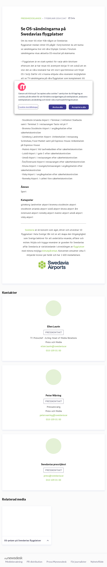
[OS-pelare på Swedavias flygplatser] (26, 521)
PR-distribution (34, 561)
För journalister (78, 561)
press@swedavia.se (53, 475)
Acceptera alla (79, 107)
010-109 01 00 (53, 350)
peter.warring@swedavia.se (53, 415)
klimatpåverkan (49, 250)
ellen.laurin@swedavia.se (53, 346)
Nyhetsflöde (97, 561)
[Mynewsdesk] (13, 558)
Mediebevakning (13, 561)
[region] (53, 97)
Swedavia (29, 229)
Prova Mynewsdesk (56, 561)
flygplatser (78, 246)
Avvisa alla (57, 107)
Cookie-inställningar (28, 107)
